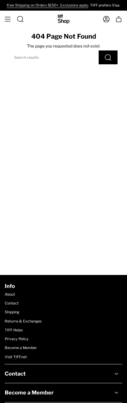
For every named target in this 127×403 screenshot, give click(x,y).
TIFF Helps (14, 330)
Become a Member (21, 347)
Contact (12, 303)
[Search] (108, 57)
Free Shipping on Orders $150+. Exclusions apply (47, 5)
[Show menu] (8, 19)
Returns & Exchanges (23, 321)
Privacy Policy (17, 339)
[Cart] (119, 19)
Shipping (12, 312)
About (10, 294)
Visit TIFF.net (16, 357)
